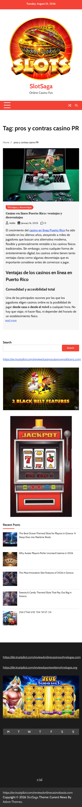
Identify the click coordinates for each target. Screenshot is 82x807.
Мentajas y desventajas (19, 207)
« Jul (39, 779)
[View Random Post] (69, 105)
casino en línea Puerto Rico (47, 230)
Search (7, 342)
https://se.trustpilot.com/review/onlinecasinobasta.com (38, 792)
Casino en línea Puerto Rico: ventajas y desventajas (34, 215)
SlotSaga (41, 86)
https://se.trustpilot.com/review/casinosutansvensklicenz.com (42, 359)
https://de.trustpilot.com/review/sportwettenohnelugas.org (40, 667)
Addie (12, 223)
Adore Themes (12, 802)
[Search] (76, 105)
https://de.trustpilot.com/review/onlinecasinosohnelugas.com (42, 657)
